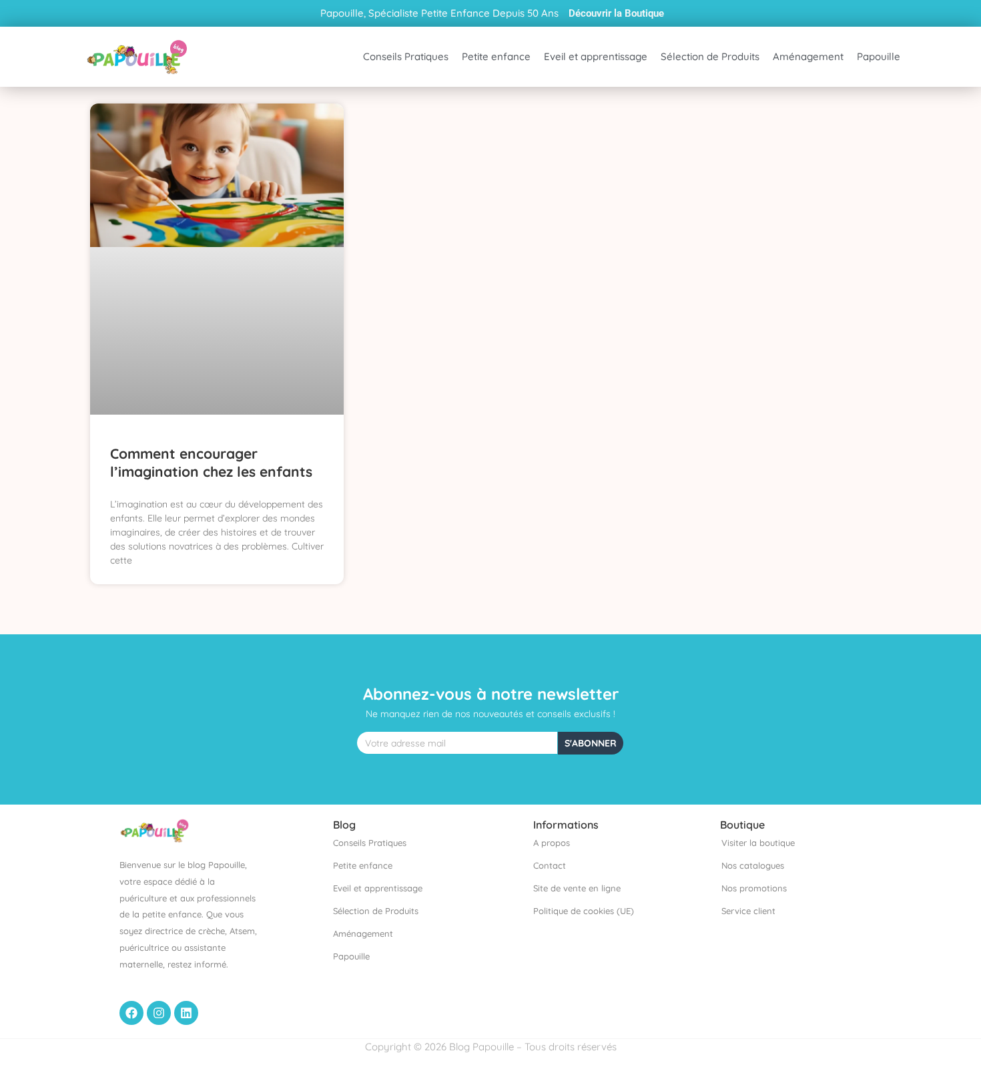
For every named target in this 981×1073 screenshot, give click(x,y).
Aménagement (808, 56)
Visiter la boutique (758, 842)
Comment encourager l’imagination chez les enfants (211, 462)
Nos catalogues (752, 865)
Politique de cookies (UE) (583, 910)
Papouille (878, 56)
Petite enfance (496, 56)
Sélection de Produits (710, 56)
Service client (748, 910)
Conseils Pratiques (405, 56)
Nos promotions (754, 888)
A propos (551, 842)
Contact (549, 865)
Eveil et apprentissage (595, 56)
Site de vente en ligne (577, 888)
